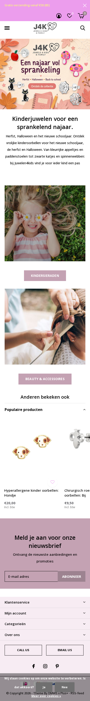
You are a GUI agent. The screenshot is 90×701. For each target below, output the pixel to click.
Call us (23, 650)
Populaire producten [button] (23, 409)
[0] (81, 15)
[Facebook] (33, 666)
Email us (65, 650)
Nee (65, 687)
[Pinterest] (57, 666)
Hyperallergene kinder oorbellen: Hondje (31, 492)
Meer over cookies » (46, 696)
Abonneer (71, 576)
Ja (44, 687)
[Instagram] (45, 666)
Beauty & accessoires (45, 379)
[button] (7, 28)
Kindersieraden (45, 275)
